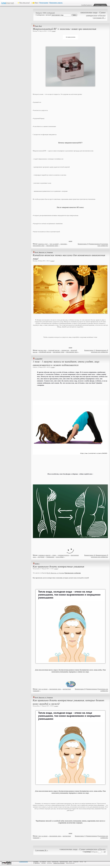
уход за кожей (54, 244)
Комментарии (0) (83, 244)
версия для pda (70, 863)
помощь (43, 863)
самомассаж (65, 350)
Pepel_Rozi (38, 26)
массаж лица (42, 350)
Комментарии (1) (89, 350)
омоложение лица (38, 245)
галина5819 (38, 359)
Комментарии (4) (89, 555)
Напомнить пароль (56, 3)
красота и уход (43, 244)
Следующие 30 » (99, 18)
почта (48, 861)
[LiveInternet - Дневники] (10, 2)
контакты (49, 863)
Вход (36, 3)
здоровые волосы (63, 555)
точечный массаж (54, 350)
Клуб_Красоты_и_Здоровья (44, 252)
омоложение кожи (52, 245)
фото (70, 861)
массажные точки (58, 352)
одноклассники (64, 861)
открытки (75, 861)
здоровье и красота (44, 555)
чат (85, 861)
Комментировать (94, 244)
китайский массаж (45, 352)
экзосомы (63, 244)
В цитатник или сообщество (103, 244)
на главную (43, 861)
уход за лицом (42, 689)
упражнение (50, 557)
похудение (41, 557)
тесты (81, 861)
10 (104, 852)
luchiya (37, 563)
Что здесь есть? (24, 3)
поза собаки (60, 557)
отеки (54, 555)
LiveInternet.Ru (23, 861)
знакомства (55, 861)
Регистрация (43, 3)
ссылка (53, 31)
